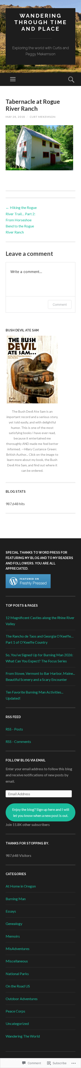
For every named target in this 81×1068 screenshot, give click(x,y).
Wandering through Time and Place (40, 22)
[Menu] (13, 79)
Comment (60, 304)
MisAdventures (17, 948)
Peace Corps (15, 1011)
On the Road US (18, 986)
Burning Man (16, 899)
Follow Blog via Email (26, 760)
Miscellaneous (17, 961)
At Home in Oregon (21, 886)
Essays (11, 911)
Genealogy (14, 923)
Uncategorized (17, 1023)
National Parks (17, 973)
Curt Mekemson (43, 116)
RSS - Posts (14, 729)
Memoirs (13, 936)
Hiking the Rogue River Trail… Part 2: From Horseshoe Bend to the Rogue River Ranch (21, 219)
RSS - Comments (18, 741)
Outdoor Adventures (22, 998)
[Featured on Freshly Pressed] (28, 587)
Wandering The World (23, 1036)
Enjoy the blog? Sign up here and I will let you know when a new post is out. (40, 812)
